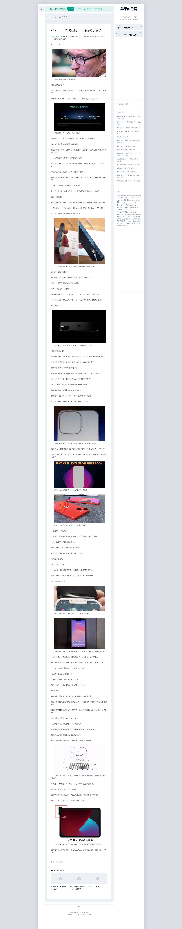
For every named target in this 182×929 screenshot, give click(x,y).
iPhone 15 (120, 210)
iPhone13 (131, 205)
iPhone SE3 (121, 212)
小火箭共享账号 (125, 219)
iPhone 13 (122, 205)
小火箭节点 (133, 219)
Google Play (137, 198)
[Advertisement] (129, 68)
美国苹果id (131, 221)
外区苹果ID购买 (60, 9)
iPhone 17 (127, 210)
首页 (50, 9)
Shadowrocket (131, 212)
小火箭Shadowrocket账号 (93, 9)
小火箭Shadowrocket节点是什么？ (128, 164)
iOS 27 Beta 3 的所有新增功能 (127, 171)
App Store (124, 198)
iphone (70, 9)
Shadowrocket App (122, 214)
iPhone (121, 202)
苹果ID (123, 223)
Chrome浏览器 (131, 198)
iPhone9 (127, 203)
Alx (90, 914)
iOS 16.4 (121, 200)
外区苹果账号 (131, 214)
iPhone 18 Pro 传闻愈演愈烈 (126, 168)
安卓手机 (123, 216)
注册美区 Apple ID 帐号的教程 (127, 146)
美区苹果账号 (122, 221)
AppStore (119, 198)
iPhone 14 (121, 207)
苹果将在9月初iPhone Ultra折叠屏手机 (129, 127)
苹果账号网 (128, 9)
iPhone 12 (133, 203)
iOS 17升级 (132, 200)
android (78, 9)
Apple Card (120, 195)
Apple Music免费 (137, 195)
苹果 (119, 223)
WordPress (78, 914)
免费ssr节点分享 (123, 137)
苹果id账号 (129, 223)
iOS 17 (126, 200)
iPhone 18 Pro (134, 210)
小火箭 (128, 216)
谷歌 (125, 225)
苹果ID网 (54, 36)
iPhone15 (135, 207)
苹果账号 (121, 226)
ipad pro (138, 200)
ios (118, 200)
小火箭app (134, 216)
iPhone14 (128, 207)
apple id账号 (130, 195)
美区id (139, 219)
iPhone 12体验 (93, 887)
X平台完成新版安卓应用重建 (126, 149)
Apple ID (125, 195)
